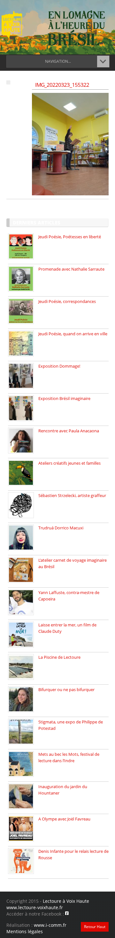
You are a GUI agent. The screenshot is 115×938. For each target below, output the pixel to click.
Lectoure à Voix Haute (66, 901)
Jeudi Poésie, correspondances (67, 301)
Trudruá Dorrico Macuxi (60, 528)
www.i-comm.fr (50, 925)
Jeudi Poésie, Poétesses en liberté (69, 237)
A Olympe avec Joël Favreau (64, 819)
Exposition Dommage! (59, 366)
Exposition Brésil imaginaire (64, 398)
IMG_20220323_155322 (62, 84)
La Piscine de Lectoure (59, 657)
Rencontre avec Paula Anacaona (68, 431)
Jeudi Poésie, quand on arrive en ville (72, 334)
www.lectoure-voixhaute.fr (34, 907)
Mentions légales (24, 931)
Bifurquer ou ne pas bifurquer (66, 689)
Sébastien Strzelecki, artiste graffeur (72, 495)
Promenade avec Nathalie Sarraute (71, 269)
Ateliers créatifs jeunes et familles (69, 463)
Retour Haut (94, 926)
